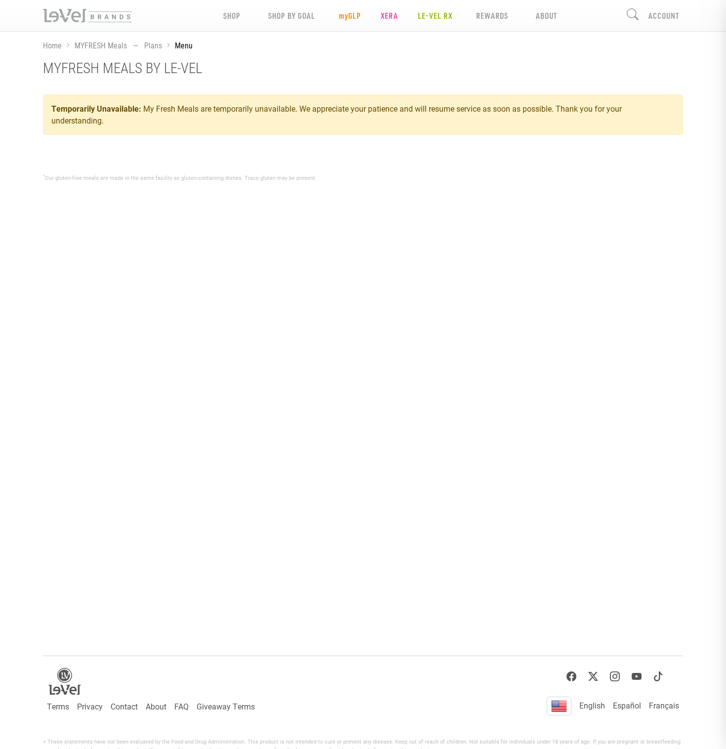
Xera (389, 15)
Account (663, 15)
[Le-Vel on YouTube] (637, 676)
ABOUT (546, 15)
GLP (350, 15)
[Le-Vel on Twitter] (593, 676)
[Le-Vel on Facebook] (571, 676)
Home (52, 45)
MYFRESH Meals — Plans (118, 45)
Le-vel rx (435, 15)
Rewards (492, 15)
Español (627, 705)
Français (664, 705)
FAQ (181, 706)
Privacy (90, 706)
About (156, 706)
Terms (58, 706)
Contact (124, 706)
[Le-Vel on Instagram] (615, 676)
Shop (232, 15)
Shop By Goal (291, 15)
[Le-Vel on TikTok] (658, 676)
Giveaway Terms (226, 706)
